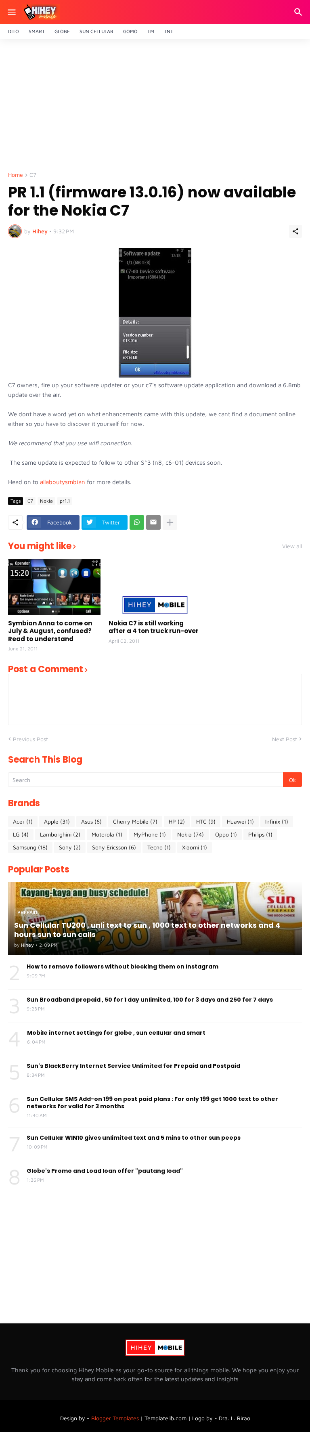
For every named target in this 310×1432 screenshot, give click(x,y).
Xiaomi (194, 847)
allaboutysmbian (63, 481)
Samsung (30, 847)
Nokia (46, 501)
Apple (57, 821)
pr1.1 (65, 501)
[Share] (295, 231)
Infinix (276, 821)
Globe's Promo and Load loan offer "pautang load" (105, 1170)
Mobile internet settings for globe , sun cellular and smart (116, 1032)
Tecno (159, 847)
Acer (23, 821)
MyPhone (150, 834)
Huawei (240, 821)
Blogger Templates (115, 1418)
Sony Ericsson (114, 847)
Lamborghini (60, 834)
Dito (13, 31)
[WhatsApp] (137, 522)
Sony (70, 847)
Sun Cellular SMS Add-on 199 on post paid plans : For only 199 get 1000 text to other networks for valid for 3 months (152, 1102)
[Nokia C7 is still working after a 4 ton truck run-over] (155, 587)
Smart (37, 31)
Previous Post (30, 739)
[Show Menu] (11, 12)
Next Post (284, 739)
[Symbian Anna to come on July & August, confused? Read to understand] (54, 587)
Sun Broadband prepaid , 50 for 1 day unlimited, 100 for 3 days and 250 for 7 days (150, 999)
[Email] (153, 522)
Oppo (226, 834)
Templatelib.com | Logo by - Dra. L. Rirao (197, 1418)
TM (150, 31)
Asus (91, 821)
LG (21, 834)
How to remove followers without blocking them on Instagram (122, 966)
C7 (32, 175)
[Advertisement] (155, 107)
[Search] (299, 12)
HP (177, 821)
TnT (168, 31)
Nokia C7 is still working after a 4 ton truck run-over (154, 627)
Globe (62, 31)
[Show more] (170, 522)
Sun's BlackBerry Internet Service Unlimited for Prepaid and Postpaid (133, 1065)
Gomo (130, 31)
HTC (206, 821)
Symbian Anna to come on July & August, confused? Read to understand (50, 631)
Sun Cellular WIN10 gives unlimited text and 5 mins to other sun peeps (134, 1137)
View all (292, 546)
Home (15, 175)
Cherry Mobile (135, 821)
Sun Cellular (96, 31)
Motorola (107, 834)
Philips (260, 834)
